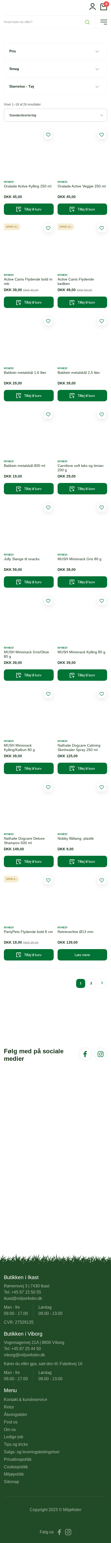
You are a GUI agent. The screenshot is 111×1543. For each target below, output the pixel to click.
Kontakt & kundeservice (25, 1399)
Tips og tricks (16, 1444)
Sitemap (11, 1481)
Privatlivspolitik (17, 1459)
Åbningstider (15, 1414)
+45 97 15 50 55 (26, 1292)
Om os (10, 1429)
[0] (103, 9)
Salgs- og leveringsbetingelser (32, 1452)
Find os (11, 1422)
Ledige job (13, 1437)
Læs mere (82, 955)
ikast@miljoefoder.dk (23, 1298)
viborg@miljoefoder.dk (24, 1355)
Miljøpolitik (14, 1474)
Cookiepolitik (16, 1467)
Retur (9, 1407)
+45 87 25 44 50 (26, 1348)
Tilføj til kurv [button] (33, 209)
